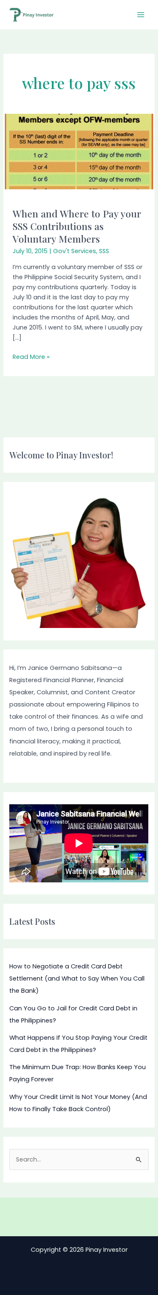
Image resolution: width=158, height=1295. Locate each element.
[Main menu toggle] (141, 15)
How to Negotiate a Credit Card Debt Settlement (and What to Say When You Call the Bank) (77, 978)
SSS (104, 251)
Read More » (31, 356)
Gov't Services (74, 251)
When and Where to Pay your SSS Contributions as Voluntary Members (77, 226)
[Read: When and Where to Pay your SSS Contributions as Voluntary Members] (79, 151)
